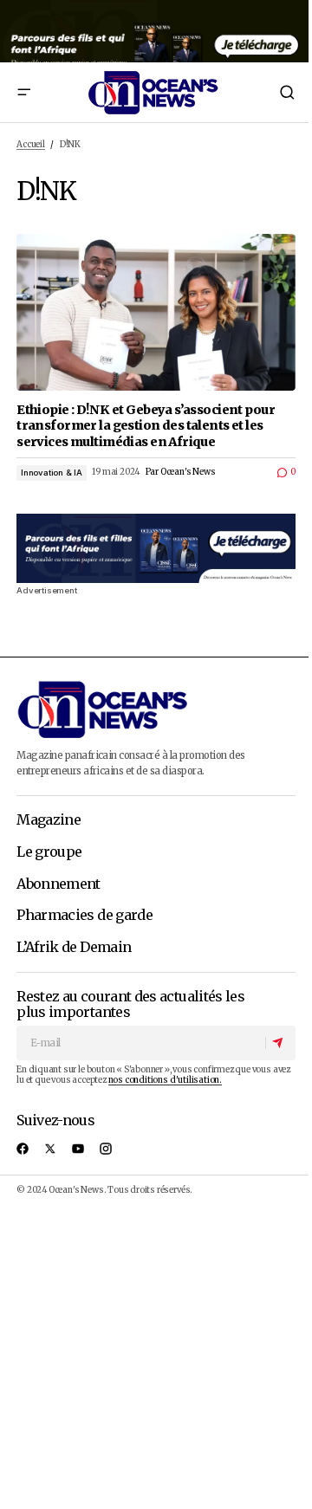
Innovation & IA (51, 472)
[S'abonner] (280, 1043)
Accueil (30, 144)
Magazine (48, 820)
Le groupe (48, 852)
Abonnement (58, 884)
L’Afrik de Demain (73, 947)
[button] (23, 92)
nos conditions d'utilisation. (165, 1080)
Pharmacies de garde (84, 915)
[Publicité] (156, 31)
